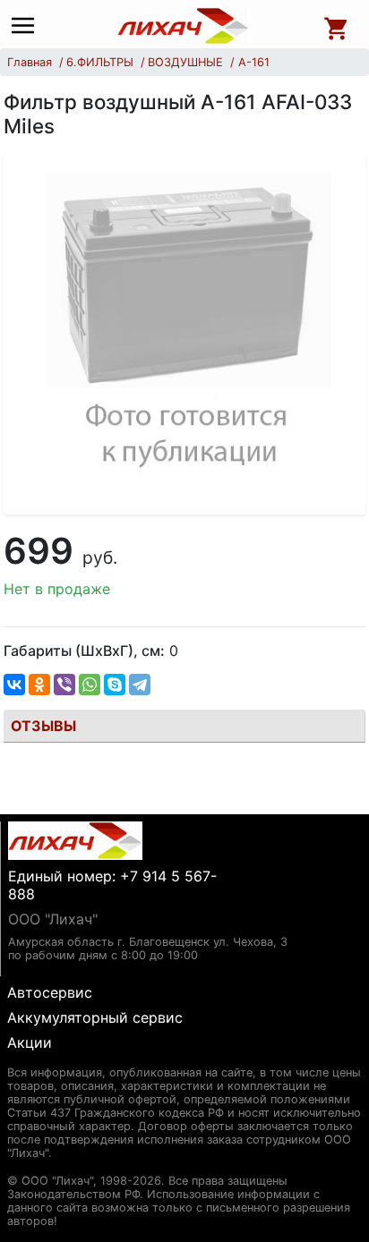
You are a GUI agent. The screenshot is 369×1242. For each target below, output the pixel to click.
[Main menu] (27, 26)
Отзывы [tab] (43, 726)
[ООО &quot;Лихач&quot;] (184, 26)
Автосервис (49, 992)
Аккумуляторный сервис (95, 1017)
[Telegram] (139, 684)
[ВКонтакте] (14, 684)
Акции (29, 1042)
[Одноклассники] (39, 684)
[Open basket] (337, 26)
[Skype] (114, 684)
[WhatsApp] (89, 684)
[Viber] (64, 684)
